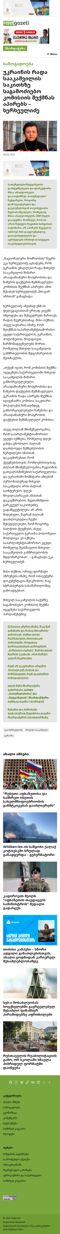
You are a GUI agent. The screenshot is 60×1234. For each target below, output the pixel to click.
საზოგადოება (18, 64)
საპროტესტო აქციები (16, 1159)
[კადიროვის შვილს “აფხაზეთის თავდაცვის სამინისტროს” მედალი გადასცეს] (30, 877)
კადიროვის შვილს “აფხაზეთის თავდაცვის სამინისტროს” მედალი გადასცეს (24, 902)
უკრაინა (8, 735)
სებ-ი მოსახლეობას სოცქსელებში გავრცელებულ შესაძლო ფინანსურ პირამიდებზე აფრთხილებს (29, 1008)
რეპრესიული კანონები (17, 1170)
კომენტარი (10, 1118)
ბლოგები (9, 1133)
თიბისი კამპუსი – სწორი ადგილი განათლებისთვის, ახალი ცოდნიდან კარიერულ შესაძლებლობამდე (29, 955)
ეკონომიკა (10, 1112)
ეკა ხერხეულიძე (13, 729)
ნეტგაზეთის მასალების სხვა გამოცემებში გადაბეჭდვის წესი (26, 1227)
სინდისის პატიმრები (16, 1154)
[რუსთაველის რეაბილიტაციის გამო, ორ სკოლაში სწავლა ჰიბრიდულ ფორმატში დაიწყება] (30, 1037)
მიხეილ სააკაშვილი (37, 729)
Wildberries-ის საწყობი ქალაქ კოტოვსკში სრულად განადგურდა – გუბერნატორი (29, 850)
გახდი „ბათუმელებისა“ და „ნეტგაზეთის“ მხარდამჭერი (28, 693)
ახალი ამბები (11, 1102)
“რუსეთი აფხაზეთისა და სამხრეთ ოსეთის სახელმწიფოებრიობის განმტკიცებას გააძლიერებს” (29, 799)
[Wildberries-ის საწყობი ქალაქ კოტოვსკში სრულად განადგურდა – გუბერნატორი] (30, 828)
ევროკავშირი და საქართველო (22, 1175)
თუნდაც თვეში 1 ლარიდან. (26, 701)
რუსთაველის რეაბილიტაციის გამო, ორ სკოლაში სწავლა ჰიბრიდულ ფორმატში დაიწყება (30, 1061)
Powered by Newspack (14, 1222)
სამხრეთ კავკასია (14, 1128)
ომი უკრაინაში (12, 1164)
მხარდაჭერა (15, 48)
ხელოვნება (10, 1123)
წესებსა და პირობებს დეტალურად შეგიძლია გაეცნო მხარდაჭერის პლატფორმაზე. (29, 713)
